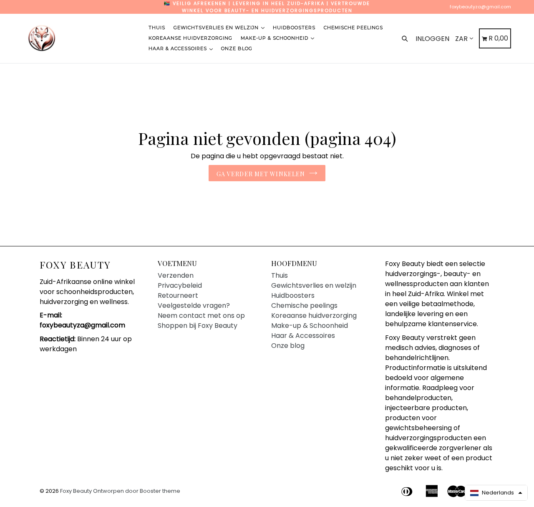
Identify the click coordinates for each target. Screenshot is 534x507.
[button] (496, 492)
